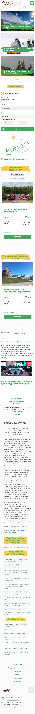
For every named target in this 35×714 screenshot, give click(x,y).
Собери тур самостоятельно (17, 668)
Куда (2, 113)
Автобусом (7, 97)
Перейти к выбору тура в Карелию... (16, 526)
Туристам (17, 671)
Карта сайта (18, 678)
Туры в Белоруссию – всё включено (16, 648)
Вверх (31, 690)
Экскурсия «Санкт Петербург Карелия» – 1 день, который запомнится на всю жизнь (17, 586)
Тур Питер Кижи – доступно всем (15, 609)
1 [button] (16, 79)
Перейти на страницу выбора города (16, 547)
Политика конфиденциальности (10, 700)
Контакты (17, 681)
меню (32, 3)
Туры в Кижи (8, 629)
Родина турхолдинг (7, 3)
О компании (17, 664)
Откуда (3, 104)
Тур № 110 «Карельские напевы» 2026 (15, 211)
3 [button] (18, 79)
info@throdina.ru (5, 699)
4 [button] (19, 414)
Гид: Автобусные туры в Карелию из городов (15, 540)
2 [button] (17, 79)
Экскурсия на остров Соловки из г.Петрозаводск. (17, 291)
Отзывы (17, 674)
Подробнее (17, 236)
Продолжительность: (8, 119)
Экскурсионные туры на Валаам (14, 633)
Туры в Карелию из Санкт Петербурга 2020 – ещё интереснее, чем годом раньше (16, 572)
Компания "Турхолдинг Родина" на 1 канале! (15, 341)
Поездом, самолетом (10, 99)
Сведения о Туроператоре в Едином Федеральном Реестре (15, 6)
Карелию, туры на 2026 (11, 482)
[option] (17, 43)
